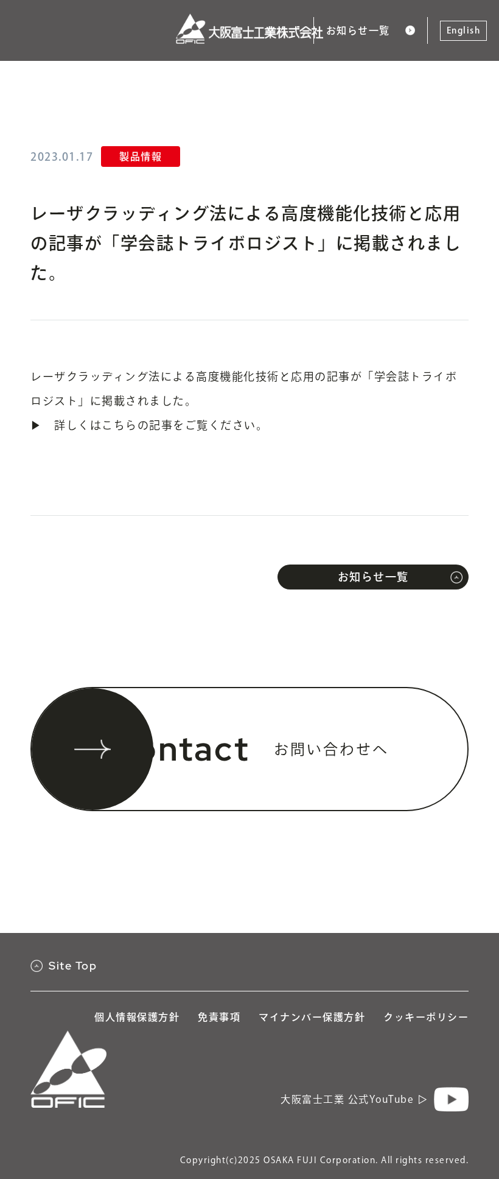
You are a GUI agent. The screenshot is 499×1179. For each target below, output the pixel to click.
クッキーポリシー (426, 1017)
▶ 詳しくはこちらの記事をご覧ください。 (149, 425)
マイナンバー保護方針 (312, 1017)
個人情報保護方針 (137, 1017)
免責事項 (219, 1017)
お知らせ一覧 (358, 30)
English (464, 30)
